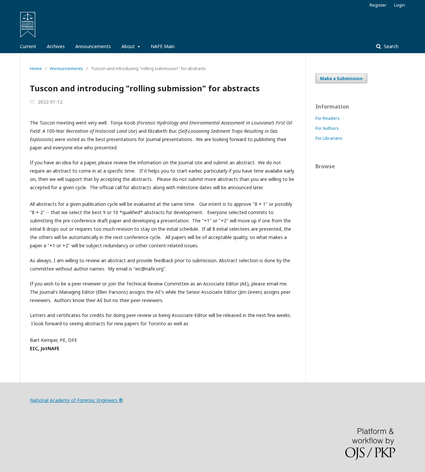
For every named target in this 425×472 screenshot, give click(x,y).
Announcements (93, 46)
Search (390, 46)
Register (378, 5)
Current (28, 46)
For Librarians (328, 138)
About (129, 46)
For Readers (327, 118)
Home (36, 68)
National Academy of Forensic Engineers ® (76, 400)
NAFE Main (163, 46)
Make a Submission (341, 78)
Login (399, 5)
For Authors (327, 128)
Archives (56, 46)
